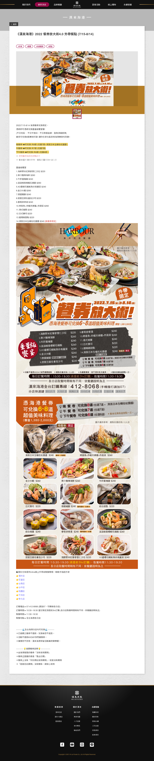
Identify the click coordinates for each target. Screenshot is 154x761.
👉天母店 (20, 594)
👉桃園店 (20, 591)
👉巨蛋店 (20, 579)
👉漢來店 (20, 575)
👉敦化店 (20, 598)
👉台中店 (20, 587)
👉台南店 (20, 583)
